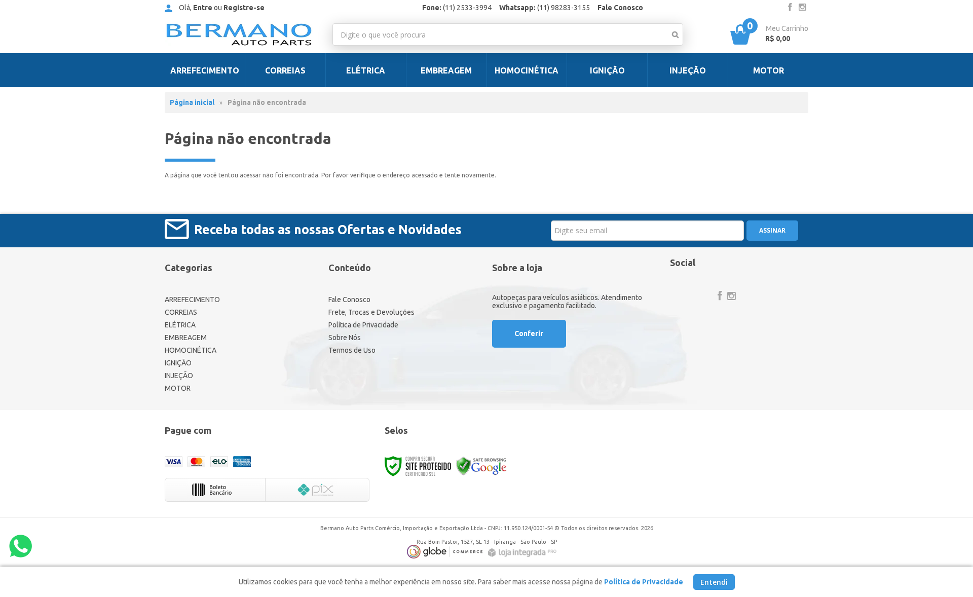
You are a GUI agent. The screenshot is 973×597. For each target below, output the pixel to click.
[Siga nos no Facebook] (790, 8)
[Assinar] (772, 230)
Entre (202, 8)
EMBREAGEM (186, 337)
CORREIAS (181, 312)
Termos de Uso (352, 350)
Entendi (714, 582)
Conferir (528, 333)
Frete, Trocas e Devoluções (371, 312)
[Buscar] (675, 34)
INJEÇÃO (179, 375)
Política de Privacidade (363, 325)
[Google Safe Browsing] (481, 465)
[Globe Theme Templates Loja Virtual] (445, 551)
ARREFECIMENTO (192, 299)
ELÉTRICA (180, 325)
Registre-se (244, 8)
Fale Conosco (620, 8)
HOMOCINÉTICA (190, 350)
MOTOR (178, 388)
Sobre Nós (344, 337)
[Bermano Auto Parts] (239, 34)
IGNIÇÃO (178, 363)
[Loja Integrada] (523, 552)
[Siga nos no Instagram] (802, 8)
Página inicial (192, 102)
